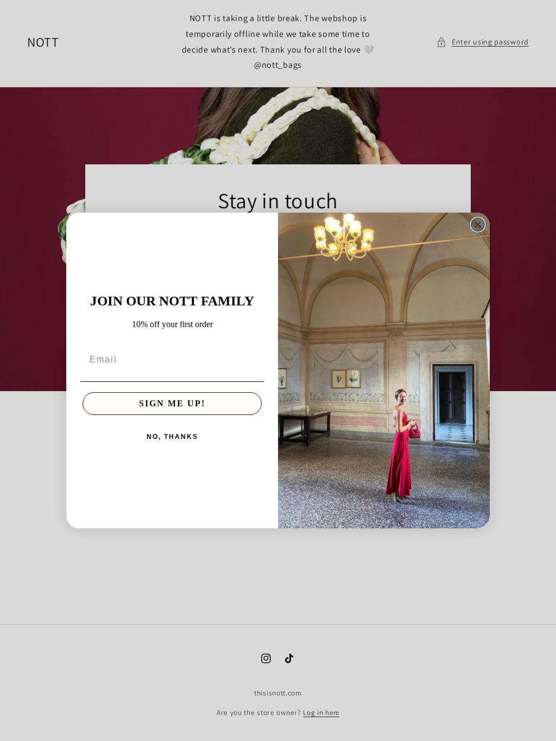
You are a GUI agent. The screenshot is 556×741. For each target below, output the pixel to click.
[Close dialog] (477, 224)
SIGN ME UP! (172, 403)
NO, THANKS (172, 436)
